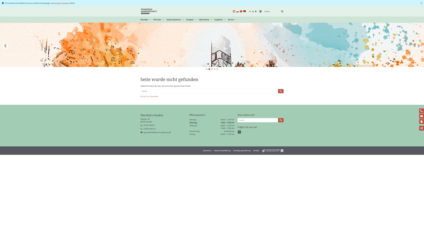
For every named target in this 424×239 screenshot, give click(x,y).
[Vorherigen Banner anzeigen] (5, 46)
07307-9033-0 (149, 125)
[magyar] (234, 11)
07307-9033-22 (150, 129)
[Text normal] (252, 11)
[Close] (421, 3)
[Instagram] (239, 132)
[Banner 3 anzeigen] (212, 69)
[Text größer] (255, 11)
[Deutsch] (244, 11)
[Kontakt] (421, 121)
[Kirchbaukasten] (271, 150)
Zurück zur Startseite (149, 96)
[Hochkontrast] (260, 11)
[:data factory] (282, 150)
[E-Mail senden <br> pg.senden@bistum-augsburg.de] (421, 116)
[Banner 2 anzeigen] (209, 69)
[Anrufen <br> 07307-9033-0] (421, 110)
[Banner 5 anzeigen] (217, 69)
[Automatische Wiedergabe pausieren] (420, 26)
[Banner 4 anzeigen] (215, 69)
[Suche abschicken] (282, 11)
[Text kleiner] (250, 11)
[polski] (237, 11)
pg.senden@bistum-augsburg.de (157, 132)
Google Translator (61, 3)
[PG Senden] (149, 11)
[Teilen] (421, 128)
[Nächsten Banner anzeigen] (418, 46)
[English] (241, 11)
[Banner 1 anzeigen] (207, 69)
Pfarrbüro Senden (151, 115)
